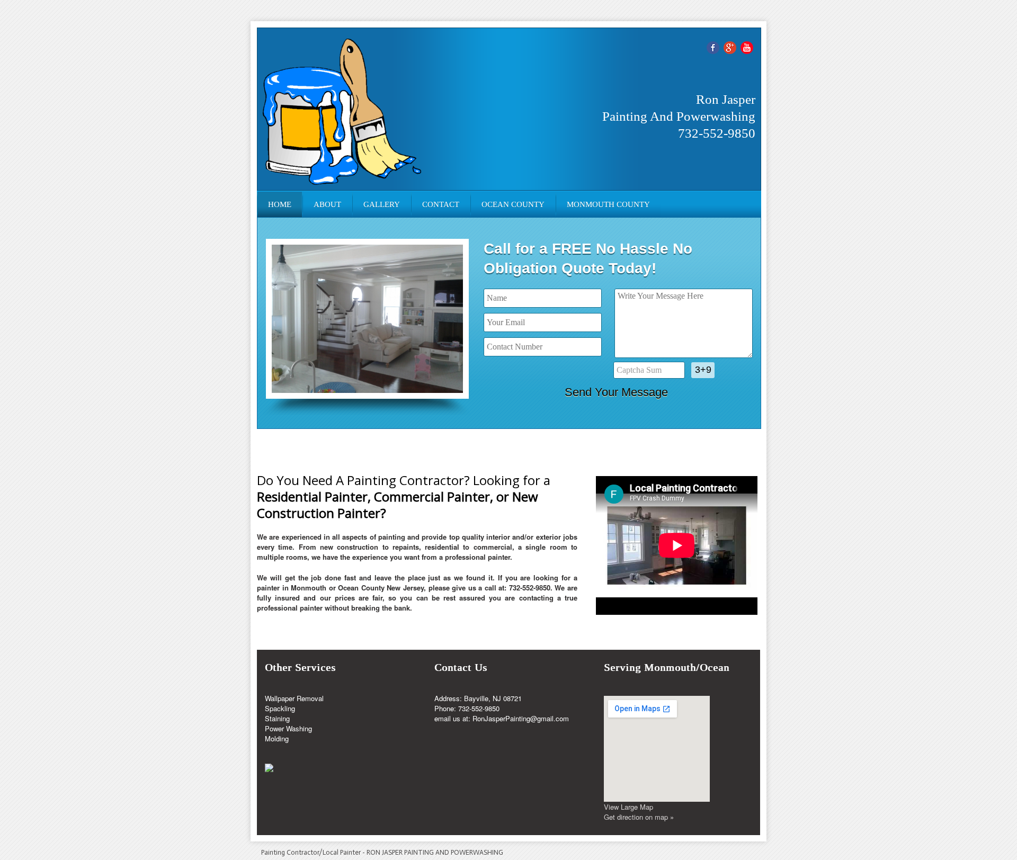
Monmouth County (608, 204)
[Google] (730, 46)
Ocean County (513, 204)
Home (279, 204)
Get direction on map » (639, 817)
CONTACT (440, 204)
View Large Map (628, 807)
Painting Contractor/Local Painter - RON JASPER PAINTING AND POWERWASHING (382, 852)
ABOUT (327, 204)
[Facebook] (713, 46)
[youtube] (747, 46)
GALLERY (381, 204)
